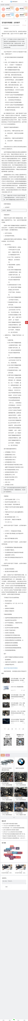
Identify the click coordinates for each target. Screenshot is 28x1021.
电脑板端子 (12, 852)
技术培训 (7, 4)
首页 (3, 4)
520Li (12, 846)
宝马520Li (7, 850)
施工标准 (8, 853)
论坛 (18, 1020)
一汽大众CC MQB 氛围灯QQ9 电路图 (11, 825)
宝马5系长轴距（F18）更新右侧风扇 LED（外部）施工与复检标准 (18, 704)
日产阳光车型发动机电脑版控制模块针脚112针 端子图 (15, 834)
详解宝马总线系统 (19, 768)
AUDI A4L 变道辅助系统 (17, 686)
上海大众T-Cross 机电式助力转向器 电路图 (12, 831)
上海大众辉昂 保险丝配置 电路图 (10, 823)
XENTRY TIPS (17, 854)
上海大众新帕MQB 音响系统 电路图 (11, 829)
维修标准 (15, 848)
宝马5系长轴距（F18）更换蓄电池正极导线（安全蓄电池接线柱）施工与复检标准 (18, 680)
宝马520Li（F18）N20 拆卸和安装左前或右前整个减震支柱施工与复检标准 (18, 713)
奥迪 (12, 857)
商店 (10, 1020)
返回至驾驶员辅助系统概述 (11, 668)
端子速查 (9, 852)
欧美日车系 (10, 848)
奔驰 (18, 857)
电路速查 (13, 859)
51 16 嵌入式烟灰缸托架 (9, 856)
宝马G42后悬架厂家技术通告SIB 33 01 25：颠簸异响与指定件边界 (18, 721)
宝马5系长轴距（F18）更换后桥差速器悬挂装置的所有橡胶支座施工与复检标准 (18, 696)
